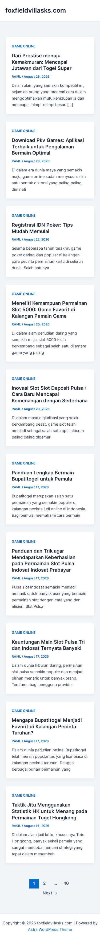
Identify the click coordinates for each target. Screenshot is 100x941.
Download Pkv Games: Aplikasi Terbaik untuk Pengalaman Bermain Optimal (48, 146)
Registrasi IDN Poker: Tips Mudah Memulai (42, 228)
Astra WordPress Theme (50, 929)
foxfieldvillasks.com (35, 10)
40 (66, 883)
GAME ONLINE (23, 46)
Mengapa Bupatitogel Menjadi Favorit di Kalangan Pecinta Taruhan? (47, 726)
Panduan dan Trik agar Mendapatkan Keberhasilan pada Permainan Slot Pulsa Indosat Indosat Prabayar (43, 560)
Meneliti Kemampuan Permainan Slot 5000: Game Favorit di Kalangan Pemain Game (49, 309)
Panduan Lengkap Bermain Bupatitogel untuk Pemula (43, 476)
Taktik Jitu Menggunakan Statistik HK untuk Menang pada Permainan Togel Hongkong (49, 811)
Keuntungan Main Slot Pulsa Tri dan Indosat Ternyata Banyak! (48, 645)
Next (50, 892)
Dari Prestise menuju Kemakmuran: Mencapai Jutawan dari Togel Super (41, 62)
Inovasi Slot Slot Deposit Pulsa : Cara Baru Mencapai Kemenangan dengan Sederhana (49, 394)
